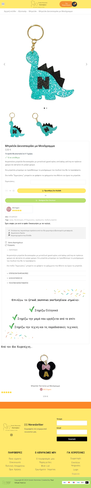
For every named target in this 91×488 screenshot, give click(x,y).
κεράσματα (40, 220)
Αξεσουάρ (22, 11)
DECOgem (15, 208)
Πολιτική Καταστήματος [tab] (18, 283)
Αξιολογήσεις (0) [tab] (15, 278)
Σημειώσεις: (10, 181)
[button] (3, 4)
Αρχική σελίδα (10, 11)
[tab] (45, 250)
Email (59, 428)
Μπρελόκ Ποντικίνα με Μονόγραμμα (45, 386)
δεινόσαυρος (18, 220)
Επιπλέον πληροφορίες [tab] (18, 273)
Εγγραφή (71, 439)
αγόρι (11, 220)
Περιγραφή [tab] (13, 250)
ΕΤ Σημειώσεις (29, 220)
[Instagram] (11, 435)
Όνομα (59, 419)
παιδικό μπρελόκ (51, 220)
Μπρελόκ (33, 11)
